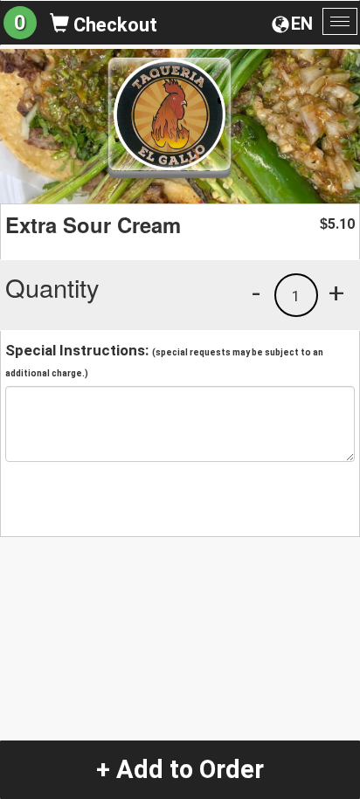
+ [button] (336, 292)
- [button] (256, 292)
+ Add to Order (180, 769)
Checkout (113, 25)
